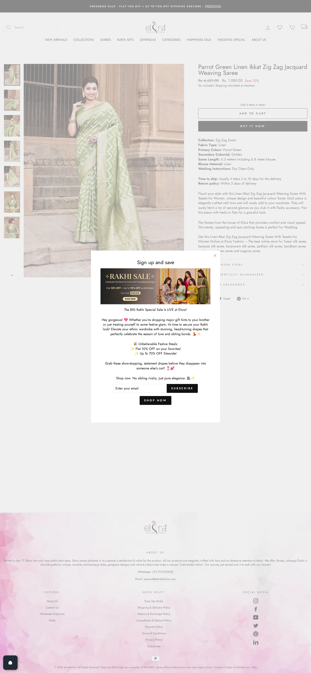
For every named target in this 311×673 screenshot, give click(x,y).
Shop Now (155, 400)
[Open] (10, 662)
